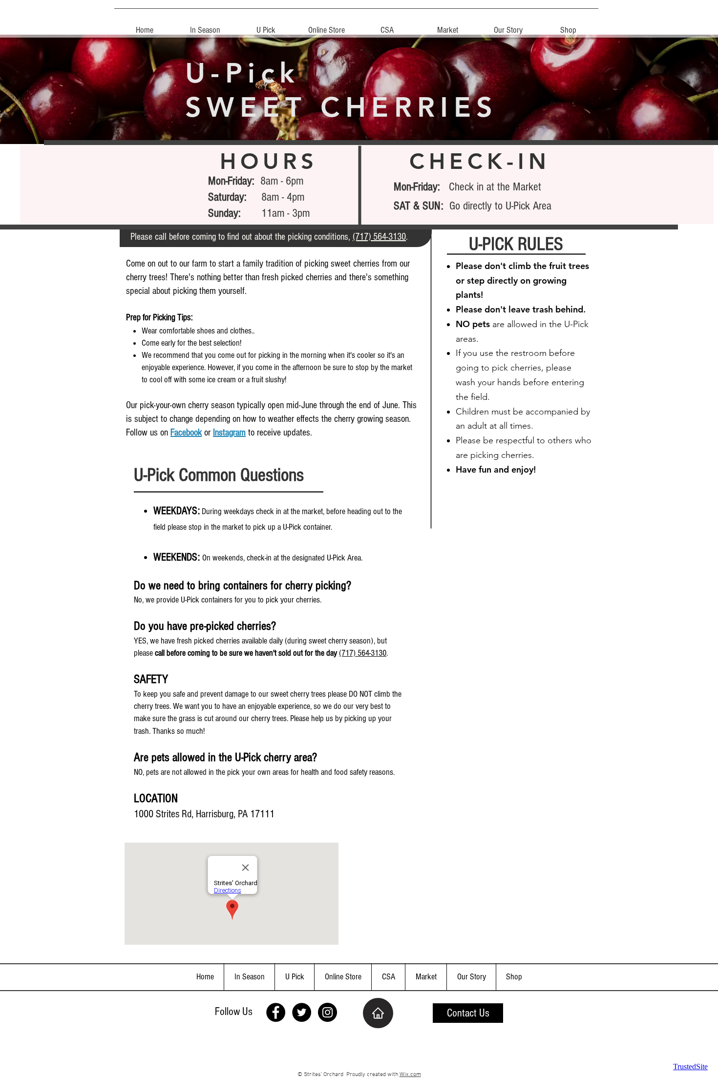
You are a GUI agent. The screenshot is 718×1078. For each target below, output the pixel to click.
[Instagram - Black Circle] (327, 1012)
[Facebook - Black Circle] (275, 1012)
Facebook (186, 432)
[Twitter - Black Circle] (301, 1012)
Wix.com (410, 1074)
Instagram (229, 432)
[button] (265, 25)
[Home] (378, 1013)
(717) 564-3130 (379, 236)
